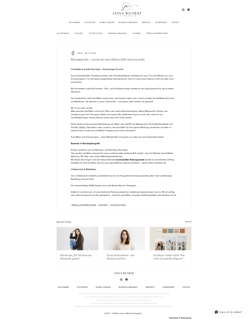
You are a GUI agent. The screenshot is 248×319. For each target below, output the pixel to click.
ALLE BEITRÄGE (63, 33)
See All (188, 221)
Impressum (173, 318)
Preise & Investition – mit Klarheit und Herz (120, 257)
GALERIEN (137, 33)
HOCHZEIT (79, 33)
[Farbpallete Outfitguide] (170, 238)
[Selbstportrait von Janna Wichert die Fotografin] (77, 238)
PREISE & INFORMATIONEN (157, 33)
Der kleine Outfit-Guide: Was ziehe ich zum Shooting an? (169, 257)
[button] (161, 22)
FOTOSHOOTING (95, 33)
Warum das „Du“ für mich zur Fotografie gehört (76, 257)
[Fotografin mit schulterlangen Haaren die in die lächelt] (124, 238)
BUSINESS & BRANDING (117, 33)
